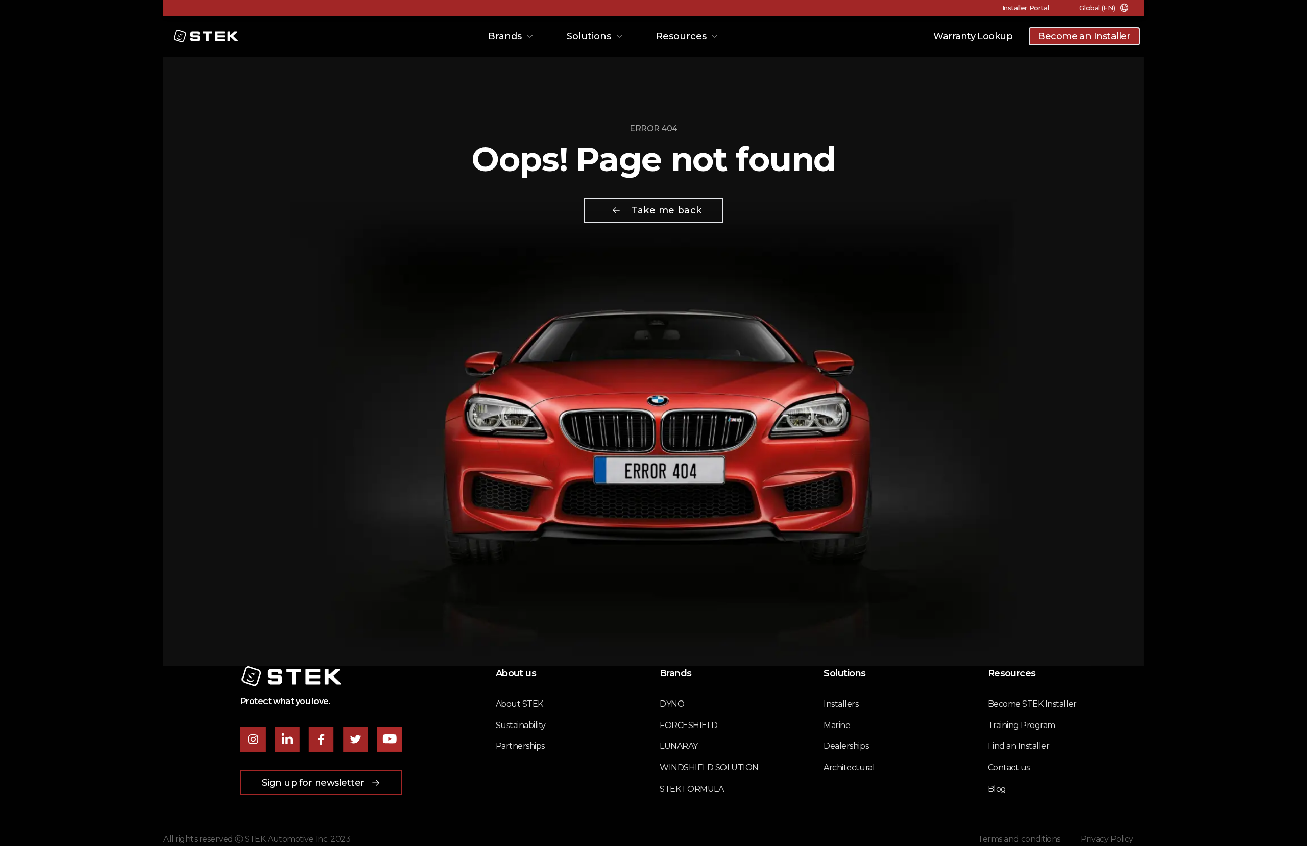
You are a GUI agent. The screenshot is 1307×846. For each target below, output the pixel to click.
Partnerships (520, 746)
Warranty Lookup (972, 36)
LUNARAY (679, 746)
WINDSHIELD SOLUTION (709, 767)
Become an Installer (1084, 36)
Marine (837, 725)
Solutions (589, 36)
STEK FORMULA (691, 789)
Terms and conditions (1019, 839)
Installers (841, 704)
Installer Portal (1025, 8)
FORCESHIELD (689, 725)
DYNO (672, 704)
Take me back (666, 210)
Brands (505, 36)
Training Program (1021, 725)
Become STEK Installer (1032, 704)
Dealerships (846, 746)
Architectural (849, 767)
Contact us (1009, 767)
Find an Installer (1019, 746)
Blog (997, 789)
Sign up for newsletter (313, 782)
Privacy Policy (1107, 839)
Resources (681, 36)
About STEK (519, 704)
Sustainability (521, 725)
